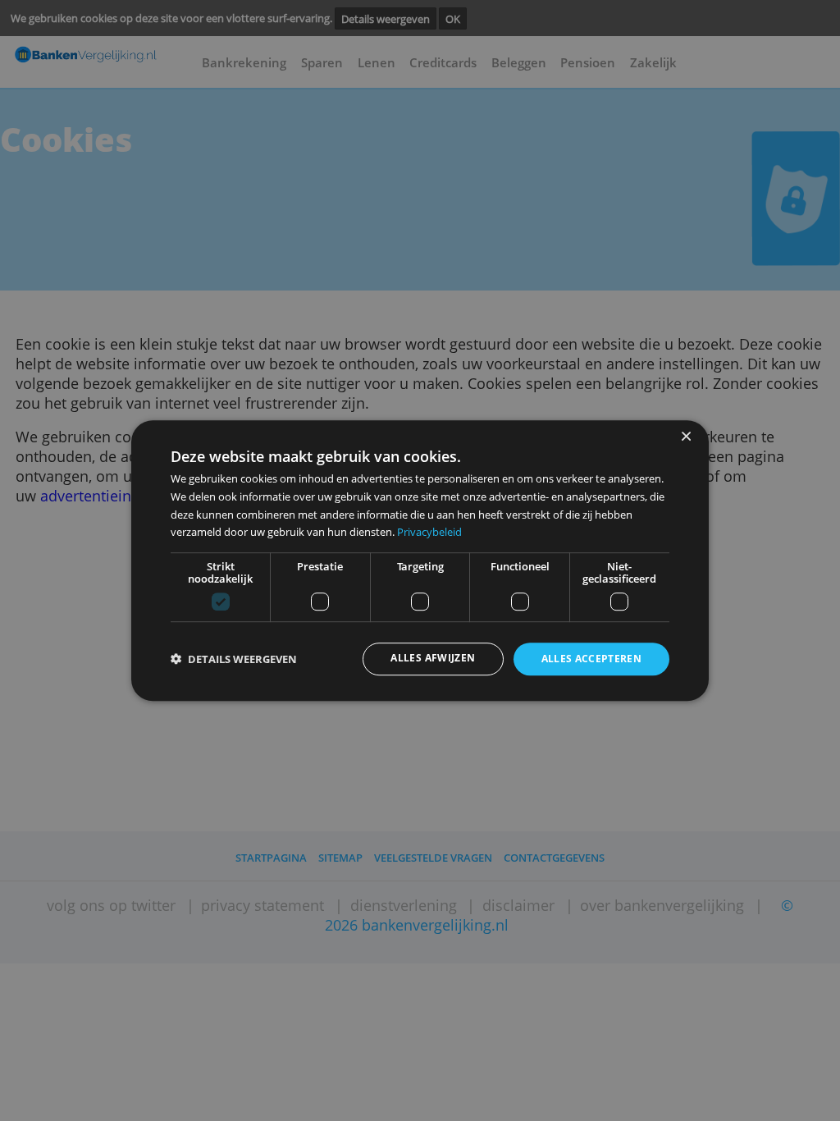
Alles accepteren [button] (591, 659)
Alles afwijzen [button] (432, 659)
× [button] (685, 437)
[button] (234, 659)
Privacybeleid (429, 531)
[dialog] (420, 560)
